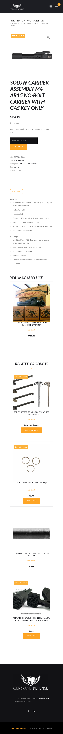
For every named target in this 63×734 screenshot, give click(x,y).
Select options (31, 430)
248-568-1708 (43, 698)
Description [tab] (17, 191)
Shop (19, 21)
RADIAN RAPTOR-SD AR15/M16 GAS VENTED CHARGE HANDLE (31, 413)
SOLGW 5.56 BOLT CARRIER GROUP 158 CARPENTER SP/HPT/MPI (31, 324)
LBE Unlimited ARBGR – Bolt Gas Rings (31, 482)
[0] (56, 7)
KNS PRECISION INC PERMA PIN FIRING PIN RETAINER (32, 554)
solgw (16, 167)
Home (12, 21)
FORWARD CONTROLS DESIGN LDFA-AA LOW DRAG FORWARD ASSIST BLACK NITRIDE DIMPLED (31, 620)
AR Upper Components (34, 21)
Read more (31, 500)
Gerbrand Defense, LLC (20, 728)
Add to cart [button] (31, 303)
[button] (48, 37)
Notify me (18, 146)
